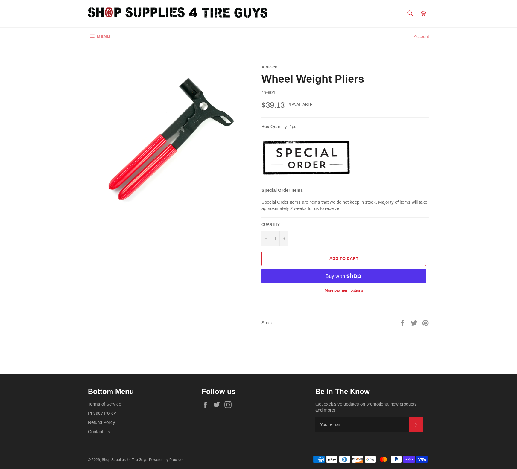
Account (421, 36)
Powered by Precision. (167, 460)
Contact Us (99, 431)
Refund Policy (101, 422)
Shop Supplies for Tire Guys (124, 460)
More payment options (344, 290)
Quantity (270, 225)
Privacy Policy (102, 413)
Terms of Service (104, 404)
